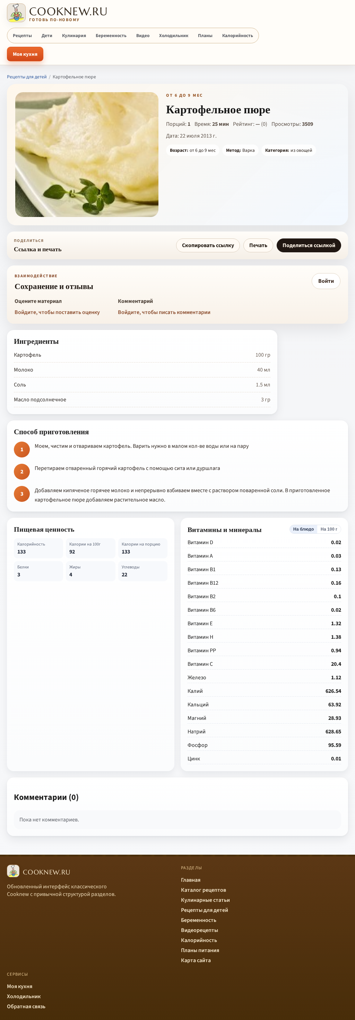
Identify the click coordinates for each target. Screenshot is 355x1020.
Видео (142, 35)
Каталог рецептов (203, 890)
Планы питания (200, 950)
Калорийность (237, 35)
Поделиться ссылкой (309, 245)
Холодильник (173, 35)
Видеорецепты (199, 930)
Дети (47, 35)
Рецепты (22, 35)
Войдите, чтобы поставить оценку (57, 312)
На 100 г (329, 529)
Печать (258, 245)
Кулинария (74, 35)
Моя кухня (25, 54)
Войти (326, 281)
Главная (190, 880)
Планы (205, 35)
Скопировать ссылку (208, 245)
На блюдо (303, 529)
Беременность (111, 35)
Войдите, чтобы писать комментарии (164, 312)
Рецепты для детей (27, 76)
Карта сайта (196, 960)
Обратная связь (26, 1006)
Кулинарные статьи (205, 900)
